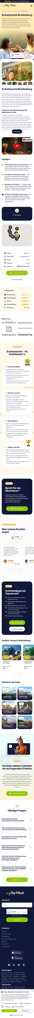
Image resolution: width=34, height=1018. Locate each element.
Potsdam (24, 980)
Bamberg (15, 978)
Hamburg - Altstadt (19, 972)
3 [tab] (19, 218)
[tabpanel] (17, 212)
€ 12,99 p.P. (18, 273)
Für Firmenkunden (17, 279)
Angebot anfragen (17, 629)
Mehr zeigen (17, 131)
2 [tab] (17, 218)
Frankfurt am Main (7, 976)
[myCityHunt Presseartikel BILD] (9, 329)
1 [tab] (15, 218)
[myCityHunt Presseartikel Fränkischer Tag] (25, 335)
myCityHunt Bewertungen (9, 939)
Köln (11, 974)
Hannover (22, 978)
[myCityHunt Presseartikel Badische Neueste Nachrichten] (9, 322)
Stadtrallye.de (6, 946)
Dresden (18, 980)
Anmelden (17, 920)
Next (20, 570)
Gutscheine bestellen (18, 793)
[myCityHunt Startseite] (10, 6)
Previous (14, 570)
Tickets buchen (18, 508)
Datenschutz (5, 944)
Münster (16, 974)
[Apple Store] (17, 952)
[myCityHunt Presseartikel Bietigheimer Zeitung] (25, 323)
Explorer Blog (5, 936)
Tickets (4, 931)
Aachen (12, 980)
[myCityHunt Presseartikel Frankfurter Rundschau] (9, 335)
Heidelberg (23, 976)
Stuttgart (4, 978)
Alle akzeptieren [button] (9, 1010)
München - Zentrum (7, 972)
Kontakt (4, 941)
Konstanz (19, 981)
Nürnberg (22, 974)
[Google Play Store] (17, 958)
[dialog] (17, 1003)
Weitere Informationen (7, 1000)
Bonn (9, 978)
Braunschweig (6, 981)
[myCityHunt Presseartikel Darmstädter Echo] (25, 328)
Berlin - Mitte (5, 974)
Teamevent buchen (17, 622)
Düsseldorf (16, 976)
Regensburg (5, 980)
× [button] (32, 991)
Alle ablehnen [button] (25, 1010)
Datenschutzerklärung (17, 916)
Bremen (13, 981)
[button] (17, 1015)
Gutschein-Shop (6, 934)
